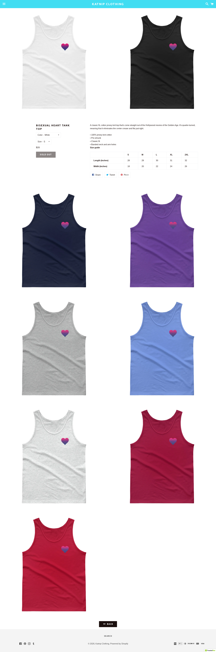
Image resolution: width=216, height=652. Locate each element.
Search (108, 636)
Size (40, 142)
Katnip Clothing (108, 4)
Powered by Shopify (119, 644)
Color (40, 135)
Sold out (46, 154)
